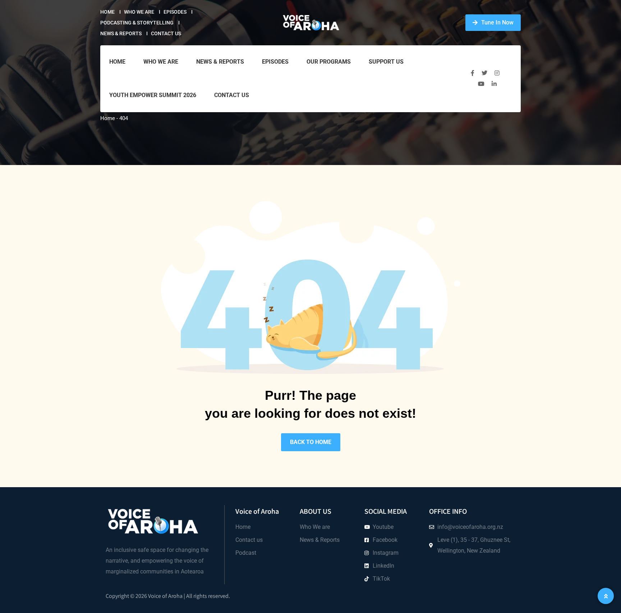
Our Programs (329, 61)
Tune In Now (497, 22)
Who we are (139, 12)
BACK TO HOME (310, 442)
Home (107, 12)
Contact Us (166, 33)
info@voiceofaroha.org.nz (470, 526)
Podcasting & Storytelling (137, 23)
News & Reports (121, 33)
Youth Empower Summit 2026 (152, 95)
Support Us (386, 61)
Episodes (175, 12)
